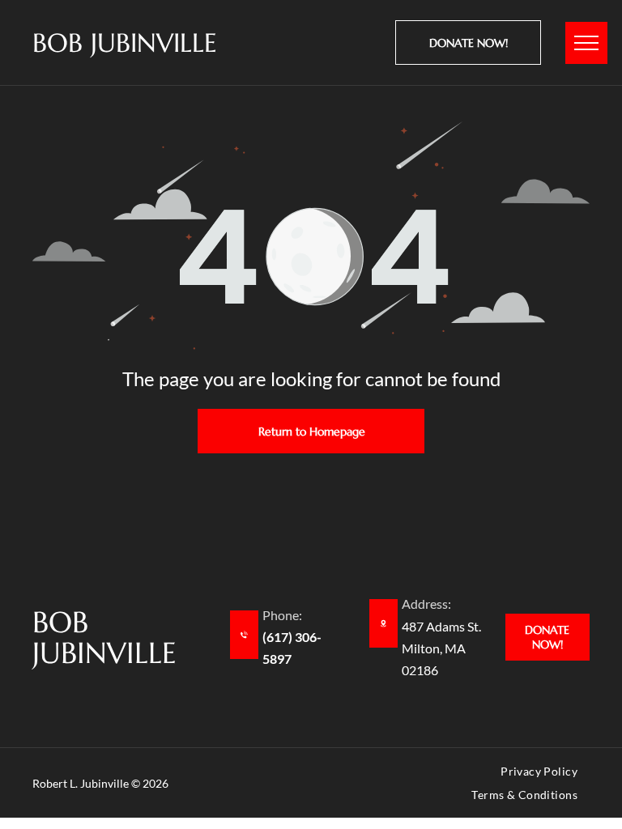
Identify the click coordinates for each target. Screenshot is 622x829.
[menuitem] (539, 774)
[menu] (586, 43)
